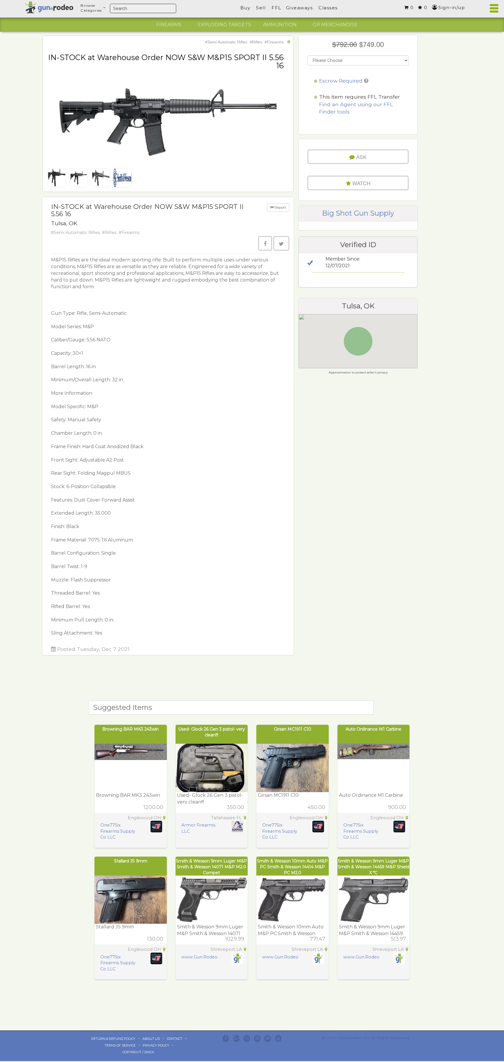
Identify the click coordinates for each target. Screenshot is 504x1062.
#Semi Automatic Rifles (226, 42)
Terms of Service (120, 1045)
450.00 (316, 807)
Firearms (168, 24)
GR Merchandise (335, 24)
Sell (261, 8)
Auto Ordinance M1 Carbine (373, 729)
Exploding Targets (224, 24)
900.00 (397, 807)
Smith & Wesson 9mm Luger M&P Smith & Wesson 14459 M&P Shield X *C (373, 866)
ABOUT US (151, 1039)
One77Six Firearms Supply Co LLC (117, 831)
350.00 (235, 807)
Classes (328, 8)
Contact (174, 1039)
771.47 (317, 939)
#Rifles (256, 42)
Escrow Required (341, 81)
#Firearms (274, 42)
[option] (169, 25)
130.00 (155, 939)
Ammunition (280, 24)
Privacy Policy (156, 1045)
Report (280, 207)
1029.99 (234, 939)
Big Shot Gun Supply (358, 213)
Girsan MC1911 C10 (292, 729)
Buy (245, 8)
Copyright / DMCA (138, 1052)
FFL (276, 8)
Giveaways (299, 8)
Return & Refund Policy (113, 1039)
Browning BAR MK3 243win (130, 729)
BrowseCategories (91, 8)
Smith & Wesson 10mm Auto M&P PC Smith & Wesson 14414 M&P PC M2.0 (292, 866)
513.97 (398, 939)
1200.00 (153, 807)
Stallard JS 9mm (130, 861)
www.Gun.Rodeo (199, 957)
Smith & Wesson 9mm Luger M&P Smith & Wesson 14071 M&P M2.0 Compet (211, 866)
